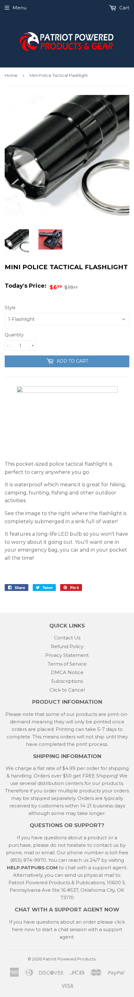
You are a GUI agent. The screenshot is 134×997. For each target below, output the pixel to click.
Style (10, 307)
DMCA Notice (67, 672)
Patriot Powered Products (69, 958)
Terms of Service (67, 664)
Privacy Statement (67, 655)
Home (11, 75)
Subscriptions (67, 681)
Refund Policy (67, 646)
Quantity (14, 335)
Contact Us (67, 638)
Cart (123, 8)
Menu (19, 8)
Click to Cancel (67, 690)
